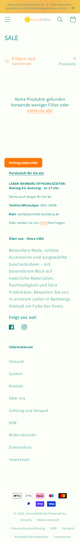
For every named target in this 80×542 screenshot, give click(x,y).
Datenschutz (20, 447)
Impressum (19, 459)
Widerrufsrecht (22, 434)
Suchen (16, 373)
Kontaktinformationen (31, 536)
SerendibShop (37, 513)
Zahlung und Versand (28, 410)
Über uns (17, 398)
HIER (44, 223)
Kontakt (16, 385)
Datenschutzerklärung (28, 528)
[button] (7, 19)
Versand (16, 361)
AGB (12, 422)
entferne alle (40, 110)
